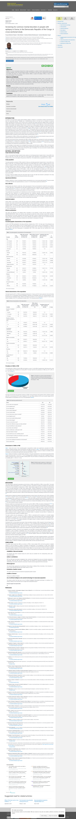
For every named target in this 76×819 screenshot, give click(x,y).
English (8, 18)
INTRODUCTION (60, 21)
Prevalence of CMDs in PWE (65, 41)
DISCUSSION (60, 45)
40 (47, 527)
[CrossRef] (11, 592)
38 (20, 520)
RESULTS (59, 35)
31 (9, 499)
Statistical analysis (63, 31)
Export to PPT (10, 390)
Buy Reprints (38, 18)
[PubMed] (14, 592)
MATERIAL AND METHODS (62, 23)
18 (46, 181)
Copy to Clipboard (10, 60)
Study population (63, 26)
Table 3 (32, 397)
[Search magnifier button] (68, 6)
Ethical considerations (64, 33)
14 (49, 140)
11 (37, 137)
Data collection (63, 30)
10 (37, 134)
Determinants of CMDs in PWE (65, 43)
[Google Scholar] (19, 592)
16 (42, 141)
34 (50, 503)
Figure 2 (7, 453)
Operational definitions (64, 28)
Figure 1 (12, 371)
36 (51, 503)
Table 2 (40, 298)
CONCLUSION (60, 47)
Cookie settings (44, 815)
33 (10, 499)
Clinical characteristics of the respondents (67, 39)
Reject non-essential (53, 815)
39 (49, 523)
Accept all (61, 815)
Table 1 (11, 229)
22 (36, 496)
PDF (44, 18)
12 (13, 140)
